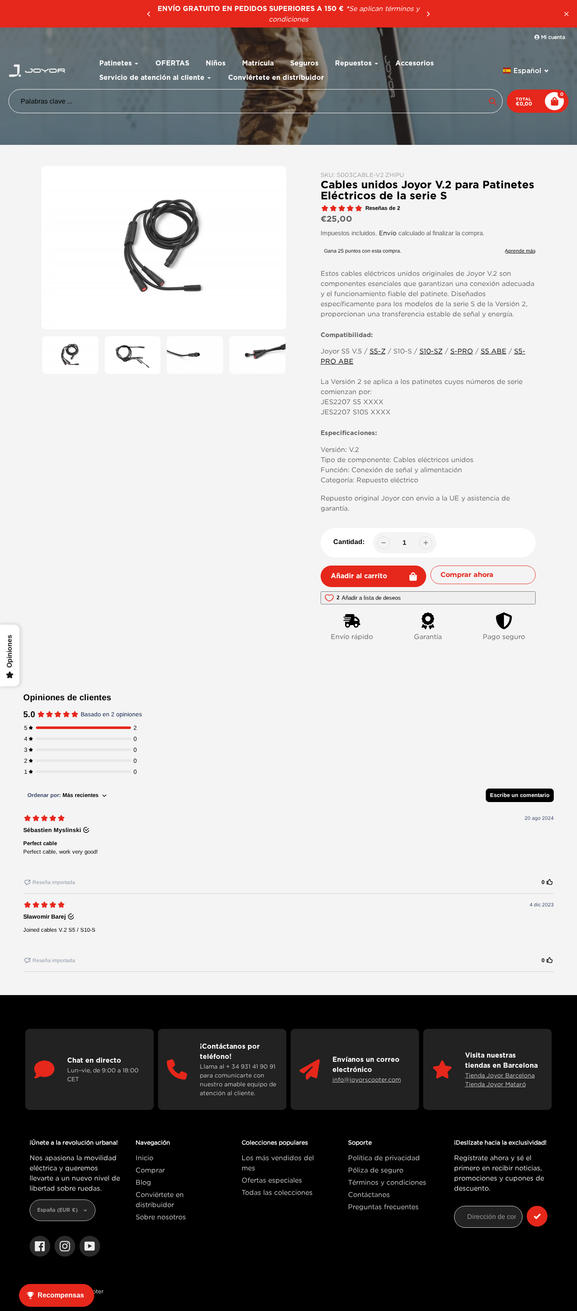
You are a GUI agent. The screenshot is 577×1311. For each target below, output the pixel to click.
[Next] (428, 14)
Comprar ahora (467, 575)
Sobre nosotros (161, 1217)
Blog (143, 1182)
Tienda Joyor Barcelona (500, 1075)
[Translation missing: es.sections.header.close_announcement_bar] (566, 14)
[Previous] (149, 14)
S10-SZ (431, 351)
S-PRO (461, 351)
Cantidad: (349, 541)
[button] (526, 70)
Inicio (144, 1157)
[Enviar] (537, 1216)
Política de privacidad (384, 1157)
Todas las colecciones (277, 1192)
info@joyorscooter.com (366, 1079)
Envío (388, 232)
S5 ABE (493, 351)
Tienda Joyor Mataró (495, 1084)
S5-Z (378, 351)
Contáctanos (369, 1194)
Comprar (150, 1170)
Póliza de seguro (375, 1170)
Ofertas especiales (272, 1180)
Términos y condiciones (387, 1182)
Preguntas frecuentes (383, 1206)
